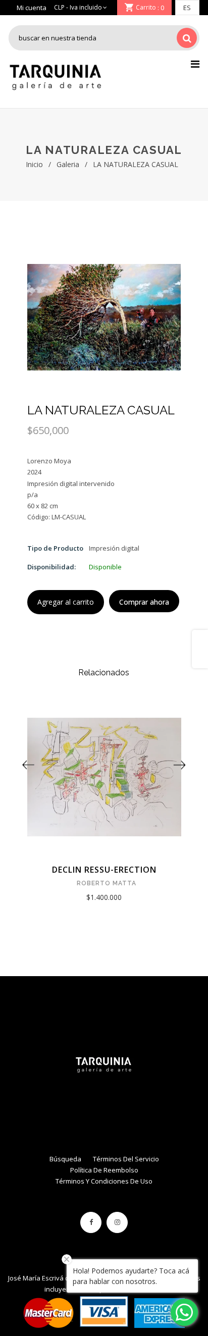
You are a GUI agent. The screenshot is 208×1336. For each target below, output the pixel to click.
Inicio (34, 164)
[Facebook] (90, 1222)
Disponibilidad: (51, 566)
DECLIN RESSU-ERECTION (104, 869)
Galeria (68, 164)
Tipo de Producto (55, 548)
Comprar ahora (144, 602)
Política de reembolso (104, 1169)
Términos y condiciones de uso (104, 1181)
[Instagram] (117, 1222)
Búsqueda (65, 1158)
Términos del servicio (126, 1158)
